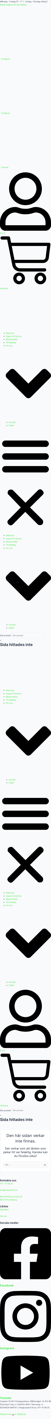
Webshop (10, 333)
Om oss (3, 1216)
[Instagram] (25, 1345)
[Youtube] (25, 1394)
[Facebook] (25, 1282)
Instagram (5, 59)
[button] (25, 482)
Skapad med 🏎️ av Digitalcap (13, 1414)
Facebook (5, 113)
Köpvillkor (4, 1209)
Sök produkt (5, 635)
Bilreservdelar (12, 339)
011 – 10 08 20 (6, 1183)
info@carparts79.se (8, 1190)
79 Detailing (11, 342)
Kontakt (12, 422)
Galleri (11, 425)
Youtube (4, 167)
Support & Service (13, 336)
